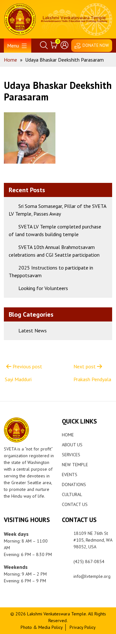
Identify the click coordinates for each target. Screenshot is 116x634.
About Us (72, 445)
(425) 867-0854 (88, 561)
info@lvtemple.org (92, 576)
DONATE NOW (95, 45)
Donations (74, 484)
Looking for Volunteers (43, 288)
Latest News (32, 330)
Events (69, 474)
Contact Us (75, 504)
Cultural (72, 494)
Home (68, 435)
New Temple (75, 464)
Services (71, 455)
